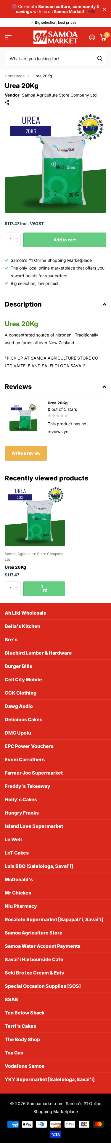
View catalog (8, 37)
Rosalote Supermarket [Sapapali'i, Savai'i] (54, 919)
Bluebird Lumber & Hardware (38, 653)
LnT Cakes (17, 853)
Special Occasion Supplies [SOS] (43, 986)
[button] (18, 235)
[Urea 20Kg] (35, 515)
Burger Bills (18, 666)
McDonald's (19, 879)
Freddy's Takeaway (27, 786)
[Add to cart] (44, 588)
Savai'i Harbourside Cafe (34, 959)
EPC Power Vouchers (29, 746)
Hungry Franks (22, 813)
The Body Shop (22, 1039)
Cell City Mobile (23, 679)
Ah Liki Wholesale (25, 613)
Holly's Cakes (21, 799)
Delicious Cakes (23, 719)
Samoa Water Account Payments (43, 946)
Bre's (11, 639)
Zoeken (99, 58)
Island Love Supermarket (34, 826)
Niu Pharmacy (21, 906)
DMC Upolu (18, 733)
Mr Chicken (18, 893)
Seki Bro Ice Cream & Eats (34, 973)
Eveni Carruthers (25, 759)
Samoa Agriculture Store (33, 933)
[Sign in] (92, 37)
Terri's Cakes (20, 1026)
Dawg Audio (19, 706)
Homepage (15, 75)
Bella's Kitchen (22, 626)
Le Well (13, 839)
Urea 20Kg (15, 567)
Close (104, 9)
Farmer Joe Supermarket (34, 773)
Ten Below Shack (24, 1013)
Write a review (26, 453)
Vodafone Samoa (24, 1066)
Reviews (18, 386)
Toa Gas (14, 1053)
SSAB (11, 999)
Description (23, 304)
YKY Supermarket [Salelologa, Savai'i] (50, 1079)
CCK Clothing (20, 693)
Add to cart (65, 239)
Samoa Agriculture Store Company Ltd (59, 94)
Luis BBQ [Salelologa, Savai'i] (39, 866)
